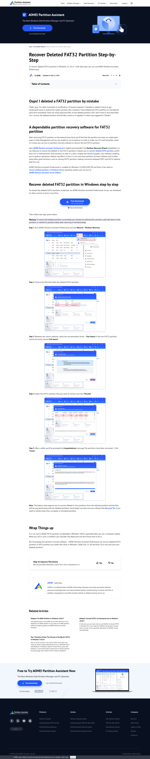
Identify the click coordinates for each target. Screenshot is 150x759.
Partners (133, 731)
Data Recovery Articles (113, 727)
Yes (100, 563)
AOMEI (39, 75)
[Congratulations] (75, 478)
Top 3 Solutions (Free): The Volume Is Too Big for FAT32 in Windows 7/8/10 (50, 638)
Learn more (64, 757)
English (15, 729)
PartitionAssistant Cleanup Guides (81, 731)
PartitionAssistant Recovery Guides (81, 727)
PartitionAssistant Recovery (47, 727)
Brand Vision (135, 723)
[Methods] (75, 366)
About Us (134, 719)
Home (30, 46)
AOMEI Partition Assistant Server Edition (45, 172)
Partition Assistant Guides (78, 719)
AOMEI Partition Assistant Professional (48, 148)
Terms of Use (136, 754)
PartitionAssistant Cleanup (47, 731)
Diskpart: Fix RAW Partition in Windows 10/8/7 (47, 618)
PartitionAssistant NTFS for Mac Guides (82, 723)
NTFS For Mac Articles (112, 723)
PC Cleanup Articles (112, 731)
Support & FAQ (135, 727)
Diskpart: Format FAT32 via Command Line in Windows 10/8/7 (98, 619)
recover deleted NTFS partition (101, 151)
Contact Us (134, 735)
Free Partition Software (39, 46)
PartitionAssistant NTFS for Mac (49, 723)
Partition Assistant (45, 719)
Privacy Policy (127, 754)
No (112, 563)
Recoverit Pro (110, 508)
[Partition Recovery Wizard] (75, 254)
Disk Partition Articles (112, 719)
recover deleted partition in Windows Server (46, 170)
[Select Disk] (75, 309)
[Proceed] (75, 421)
